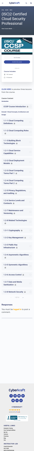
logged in (17, 309)
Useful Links (9, 426)
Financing (6, 436)
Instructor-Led (11, 444)
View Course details (7, 28)
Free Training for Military (9, 430)
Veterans (6, 434)
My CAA (5, 432)
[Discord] (13, 400)
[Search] (26, 3)
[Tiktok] (21, 400)
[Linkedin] (15, 396)
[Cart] (31, 3)
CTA (3, 10)
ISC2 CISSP (6, 448)
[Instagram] (17, 400)
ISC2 (11, 10)
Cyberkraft (17, 407)
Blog (5, 438)
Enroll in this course (17, 62)
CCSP (7, 10)
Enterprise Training (8, 428)
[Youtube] (19, 396)
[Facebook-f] (11, 396)
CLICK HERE (6, 89)
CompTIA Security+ (8, 446)
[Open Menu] (2, 3)
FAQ (5, 440)
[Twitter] (23, 396)
